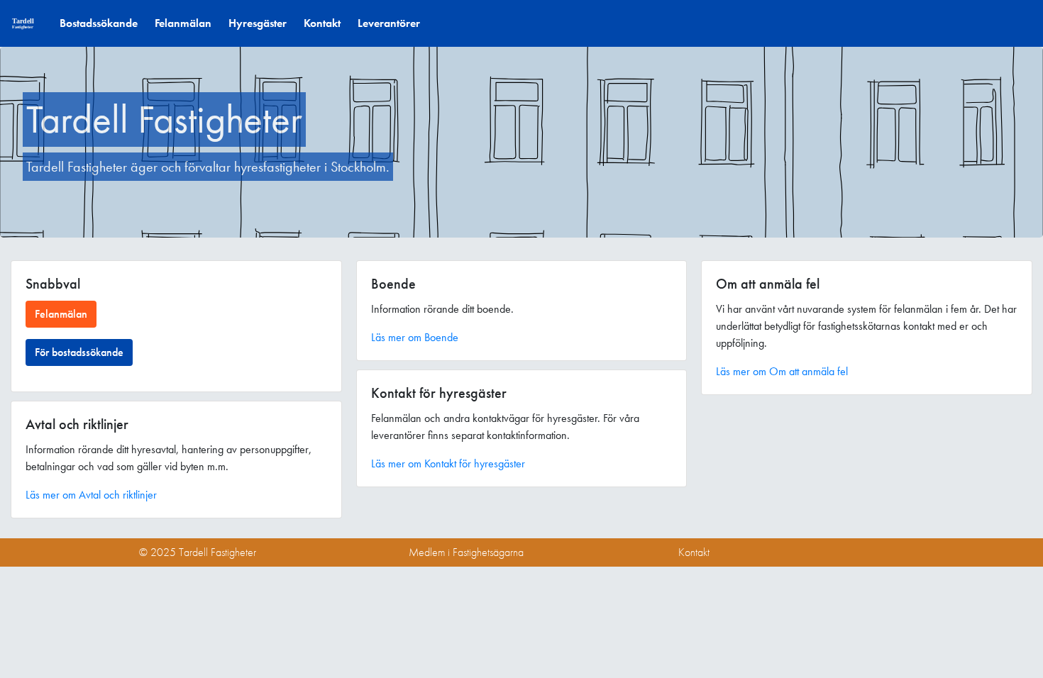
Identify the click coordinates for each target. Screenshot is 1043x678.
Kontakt (322, 23)
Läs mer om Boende (414, 337)
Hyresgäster (257, 23)
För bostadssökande (79, 352)
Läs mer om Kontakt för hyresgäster (448, 463)
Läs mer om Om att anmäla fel (782, 371)
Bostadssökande (99, 23)
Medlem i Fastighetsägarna (466, 552)
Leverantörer (389, 23)
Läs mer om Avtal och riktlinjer (91, 494)
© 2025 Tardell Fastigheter (197, 552)
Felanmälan (183, 23)
